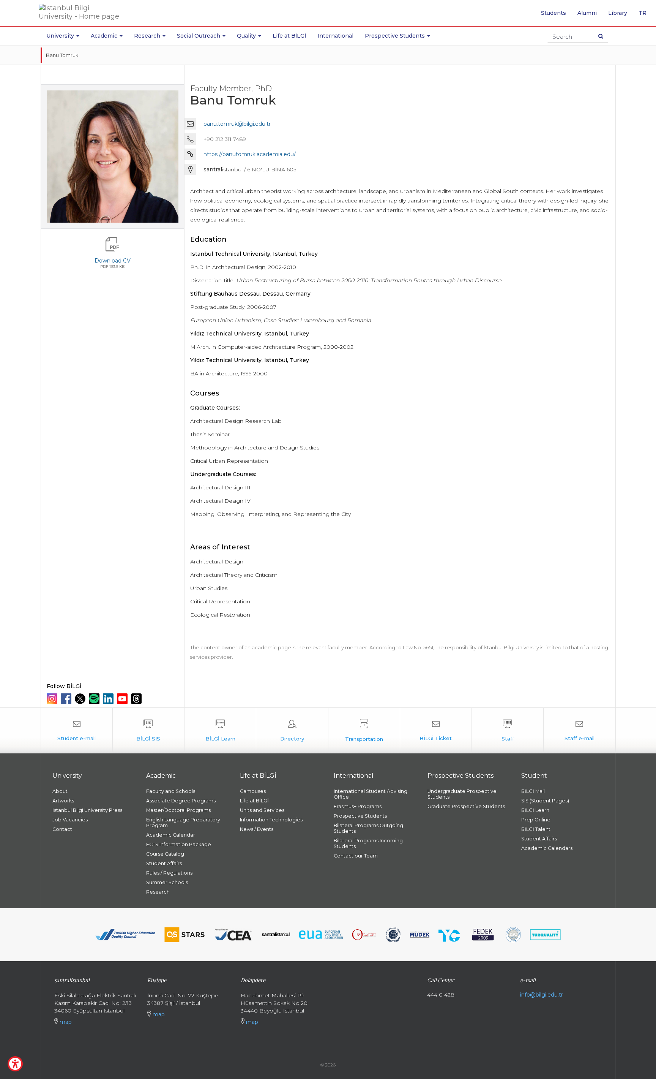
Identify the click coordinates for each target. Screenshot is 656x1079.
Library (617, 12)
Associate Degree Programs (181, 801)
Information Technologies (271, 820)
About (60, 791)
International (335, 35)
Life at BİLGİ (289, 35)
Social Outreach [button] (199, 35)
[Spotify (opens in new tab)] (95, 698)
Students (553, 12)
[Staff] (507, 730)
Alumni (587, 12)
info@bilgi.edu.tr (541, 994)
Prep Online (535, 820)
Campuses (253, 791)
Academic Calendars (546, 848)
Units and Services (262, 810)
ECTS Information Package (178, 844)
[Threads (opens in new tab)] (137, 698)
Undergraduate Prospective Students (462, 794)
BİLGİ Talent (535, 829)
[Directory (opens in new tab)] (292, 730)
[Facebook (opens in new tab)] (67, 698)
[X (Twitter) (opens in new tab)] (81, 698)
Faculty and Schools (170, 791)
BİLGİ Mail (533, 791)
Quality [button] (247, 35)
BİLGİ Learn (535, 810)
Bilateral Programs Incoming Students (368, 843)
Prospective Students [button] (395, 35)
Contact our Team (356, 856)
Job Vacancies (70, 820)
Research (158, 892)
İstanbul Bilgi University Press (87, 810)
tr (645, 15)
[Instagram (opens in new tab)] (53, 698)
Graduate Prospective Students (466, 806)
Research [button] (148, 35)
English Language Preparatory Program (183, 822)
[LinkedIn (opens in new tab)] (109, 698)
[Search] (600, 36)
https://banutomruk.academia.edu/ (249, 154)
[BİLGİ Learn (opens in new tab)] (220, 730)
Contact (62, 829)
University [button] (61, 35)
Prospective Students (360, 816)
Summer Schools (167, 882)
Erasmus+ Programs (358, 806)
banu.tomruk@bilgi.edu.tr (237, 123)
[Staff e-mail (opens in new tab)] (579, 730)
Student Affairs (164, 863)
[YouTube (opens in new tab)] (123, 698)
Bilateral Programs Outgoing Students (368, 828)
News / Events (256, 829)
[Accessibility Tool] (15, 1063)
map (65, 1022)
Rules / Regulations (169, 873)
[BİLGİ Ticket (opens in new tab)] (436, 730)
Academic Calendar (170, 835)
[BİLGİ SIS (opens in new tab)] (148, 730)
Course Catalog (165, 854)
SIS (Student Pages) (545, 801)
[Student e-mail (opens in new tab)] (76, 730)
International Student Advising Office (370, 794)
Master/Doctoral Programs (178, 810)
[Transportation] (364, 730)
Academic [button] (105, 35)
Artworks (63, 801)
